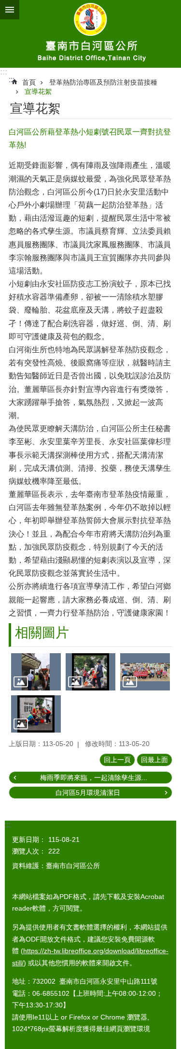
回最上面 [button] (154, 760)
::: (3, 72)
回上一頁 (117, 760)
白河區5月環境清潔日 (88, 792)
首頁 (29, 82)
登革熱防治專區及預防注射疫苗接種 (103, 82)
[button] (36, 671)
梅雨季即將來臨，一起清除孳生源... (93, 777)
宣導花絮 (38, 91)
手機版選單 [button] (9, 9)
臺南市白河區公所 (90, 34)
